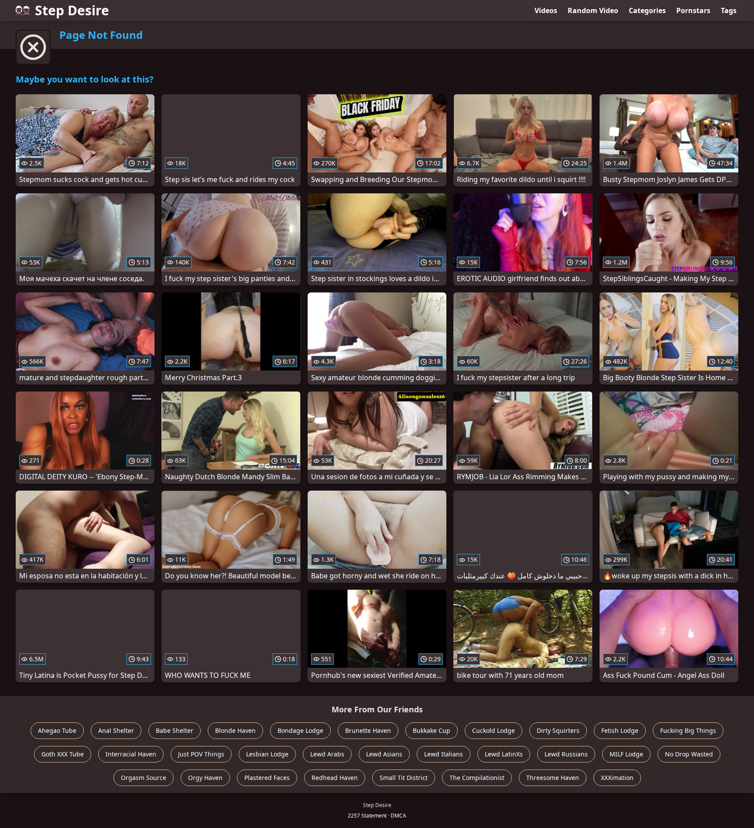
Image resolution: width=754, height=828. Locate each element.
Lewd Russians (566, 754)
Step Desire (72, 10)
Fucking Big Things (688, 730)
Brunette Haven (368, 730)
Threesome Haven (552, 777)
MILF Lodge (626, 754)
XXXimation (617, 777)
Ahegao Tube (57, 730)
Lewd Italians (443, 754)
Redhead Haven (335, 777)
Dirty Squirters (558, 730)
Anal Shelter (116, 730)
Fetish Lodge (619, 730)
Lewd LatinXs (504, 754)
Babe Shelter (174, 730)
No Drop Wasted (689, 754)
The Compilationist (476, 777)
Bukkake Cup (431, 730)
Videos (546, 10)
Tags (729, 10)
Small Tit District (404, 777)
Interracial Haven (131, 754)
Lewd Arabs (327, 754)
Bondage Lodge (300, 730)
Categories (647, 10)
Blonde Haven (235, 730)
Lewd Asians (384, 754)
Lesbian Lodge (267, 754)
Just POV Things (201, 754)
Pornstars (693, 10)
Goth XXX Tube (62, 754)
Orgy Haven (205, 777)
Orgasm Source (143, 777)
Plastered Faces (267, 777)
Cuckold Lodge (493, 730)
